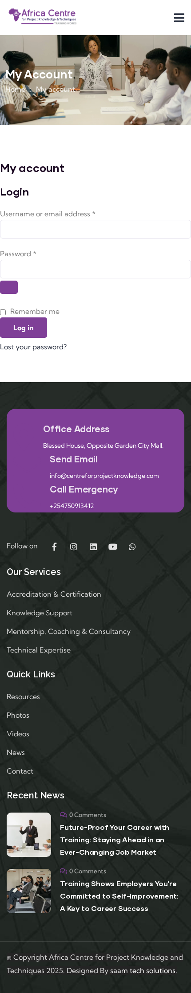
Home (15, 89)
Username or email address (62, 212)
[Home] (42, 17)
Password (33, 252)
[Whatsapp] (132, 546)
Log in (23, 327)
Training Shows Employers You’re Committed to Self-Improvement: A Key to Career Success (119, 895)
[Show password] (9, 287)
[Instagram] (73, 546)
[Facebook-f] (54, 546)
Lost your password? (33, 346)
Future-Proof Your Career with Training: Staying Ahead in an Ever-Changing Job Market (114, 839)
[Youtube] (112, 546)
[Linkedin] (93, 546)
